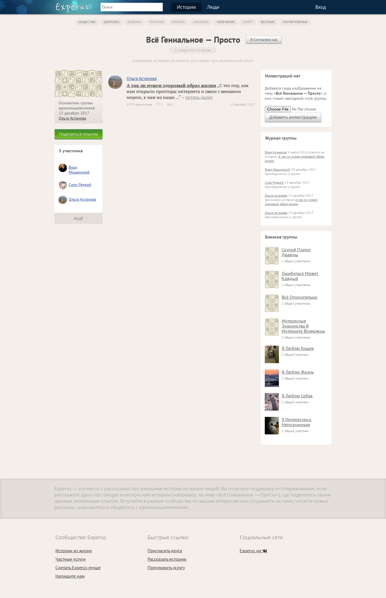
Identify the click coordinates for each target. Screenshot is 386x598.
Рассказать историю (167, 559)
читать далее (198, 97)
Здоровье (111, 22)
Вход (320, 7)
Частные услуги (70, 559)
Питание (156, 22)
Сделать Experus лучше (78, 567)
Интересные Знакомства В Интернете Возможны (303, 326)
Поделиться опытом (78, 134)
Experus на (253, 550)
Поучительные (295, 22)
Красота (178, 22)
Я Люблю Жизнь (298, 372)
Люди (213, 7)
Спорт (247, 22)
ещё (78, 218)
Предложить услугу (166, 567)
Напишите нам (69, 576)
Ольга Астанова (72, 118)
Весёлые (268, 22)
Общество (87, 22)
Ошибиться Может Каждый (300, 275)
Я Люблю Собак (297, 395)
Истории (186, 7)
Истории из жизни (73, 550)
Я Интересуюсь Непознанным (296, 422)
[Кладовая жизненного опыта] (71, 8)
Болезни (134, 22)
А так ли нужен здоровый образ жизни (171, 85)
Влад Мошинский (79, 170)
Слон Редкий (80, 184)
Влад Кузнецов (276, 152)
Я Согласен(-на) (263, 39)
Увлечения (226, 22)
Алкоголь (201, 22)
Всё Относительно (299, 297)
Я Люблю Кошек (298, 348)
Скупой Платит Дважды (296, 252)
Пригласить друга (165, 550)
